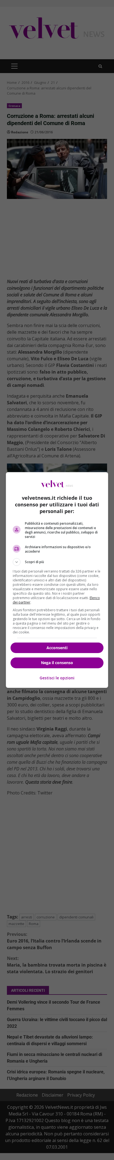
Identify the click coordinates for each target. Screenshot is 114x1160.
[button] (57, 562)
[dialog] (57, 580)
